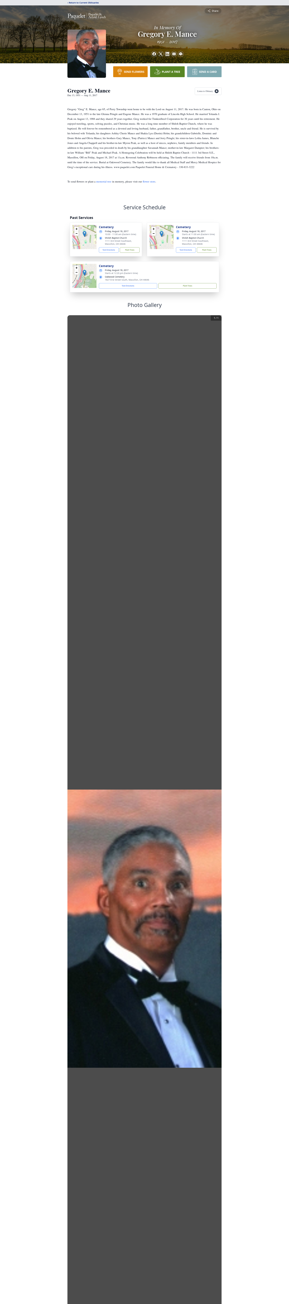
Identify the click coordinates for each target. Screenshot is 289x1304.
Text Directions (109, 250)
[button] (84, 234)
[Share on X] (160, 54)
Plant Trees (129, 250)
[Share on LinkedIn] (167, 54)
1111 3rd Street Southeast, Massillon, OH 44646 (118, 242)
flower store (149, 181)
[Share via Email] (174, 54)
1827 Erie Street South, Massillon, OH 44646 (127, 279)
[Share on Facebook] (154, 54)
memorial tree (103, 181)
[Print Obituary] (180, 54)
